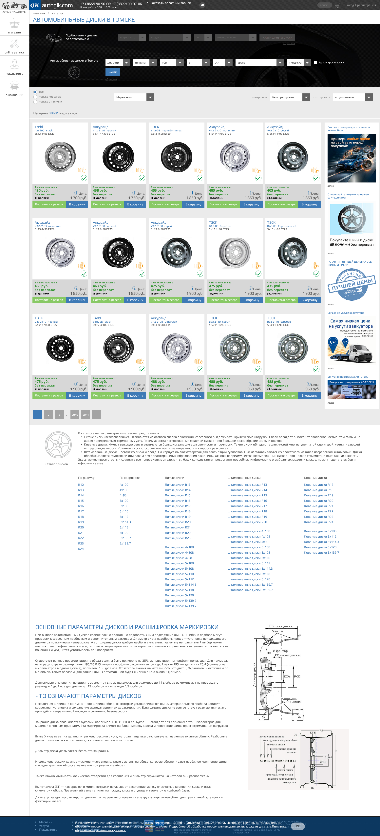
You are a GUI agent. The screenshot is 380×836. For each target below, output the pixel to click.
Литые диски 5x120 (179, 595)
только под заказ (50, 96)
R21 (81, 533)
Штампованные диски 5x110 (249, 558)
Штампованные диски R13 (247, 484)
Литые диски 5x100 (179, 563)
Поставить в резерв (49, 204)
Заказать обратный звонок (170, 3)
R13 (81, 490)
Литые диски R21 (178, 527)
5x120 (124, 533)
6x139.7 (125, 543)
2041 (86, 414)
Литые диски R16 (178, 501)
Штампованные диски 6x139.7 (250, 590)
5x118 (124, 527)
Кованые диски (315, 478)
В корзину (77, 204)
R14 (81, 495)
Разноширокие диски (331, 62)
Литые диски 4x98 (178, 558)
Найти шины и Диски (277, 37)
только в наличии (50, 101)
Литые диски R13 (178, 484)
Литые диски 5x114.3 (180, 584)
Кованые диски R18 (318, 490)
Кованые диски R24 (318, 522)
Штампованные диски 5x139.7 (250, 584)
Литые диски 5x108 (179, 568)
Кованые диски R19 (318, 495)
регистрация (366, 5)
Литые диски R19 (178, 517)
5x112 (124, 517)
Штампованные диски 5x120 (249, 579)
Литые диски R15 (178, 495)
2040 (75, 414)
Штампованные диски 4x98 (248, 542)
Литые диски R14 (178, 490)
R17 (81, 511)
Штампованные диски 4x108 (249, 536)
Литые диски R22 (178, 533)
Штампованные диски (244, 478)
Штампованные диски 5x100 (249, 547)
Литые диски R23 (178, 538)
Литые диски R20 (178, 522)
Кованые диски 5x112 (320, 536)
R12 (81, 484)
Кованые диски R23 (318, 517)
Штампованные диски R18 (247, 511)
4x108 (124, 490)
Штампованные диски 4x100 (249, 531)
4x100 (124, 484)
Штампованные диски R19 (247, 517)
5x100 (124, 501)
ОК (298, 826)
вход (350, 5)
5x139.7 (125, 538)
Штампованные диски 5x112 (249, 563)
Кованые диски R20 (318, 501)
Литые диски (174, 478)
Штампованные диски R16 (247, 501)
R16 (81, 506)
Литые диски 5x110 (179, 574)
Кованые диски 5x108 (320, 531)
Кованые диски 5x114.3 (321, 542)
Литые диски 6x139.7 (180, 606)
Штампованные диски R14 (247, 490)
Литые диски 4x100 (179, 547)
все (41, 91)
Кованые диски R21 (318, 506)
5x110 (124, 511)
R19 (81, 522)
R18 (81, 517)
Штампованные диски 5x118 (249, 574)
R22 (81, 538)
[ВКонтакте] (202, 5)
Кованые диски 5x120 (320, 547)
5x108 (124, 506)
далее (331, 185)
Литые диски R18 (178, 511)
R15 (81, 501)
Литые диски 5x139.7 (180, 600)
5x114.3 (125, 522)
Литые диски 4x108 (179, 552)
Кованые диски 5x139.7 (321, 552)
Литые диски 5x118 (179, 590)
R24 (81, 549)
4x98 (123, 495)
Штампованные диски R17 (247, 506)
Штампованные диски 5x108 (249, 552)
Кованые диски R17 (318, 484)
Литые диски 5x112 (179, 579)
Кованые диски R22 (318, 511)
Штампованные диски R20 (247, 522)
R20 (81, 527)
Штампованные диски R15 (247, 495)
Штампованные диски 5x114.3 (250, 568)
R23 (81, 543)
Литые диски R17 (178, 506)
